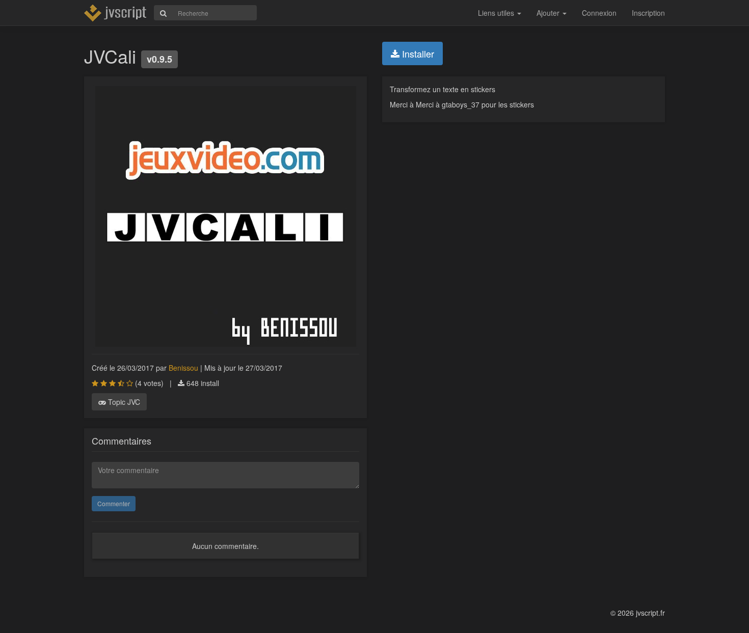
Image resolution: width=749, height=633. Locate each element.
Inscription (648, 13)
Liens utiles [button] (497, 13)
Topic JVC (123, 402)
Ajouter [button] (549, 13)
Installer (416, 53)
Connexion (599, 13)
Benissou (183, 368)
